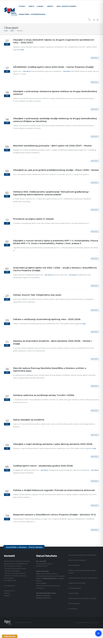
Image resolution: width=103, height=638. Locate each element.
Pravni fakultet (72, 609)
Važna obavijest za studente (28, 419)
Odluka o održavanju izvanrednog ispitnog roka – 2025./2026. (47, 319)
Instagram (7, 595)
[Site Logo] (11, 11)
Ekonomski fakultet (74, 565)
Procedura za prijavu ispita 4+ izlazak (33, 219)
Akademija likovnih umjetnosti (77, 560)
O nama (40, 6)
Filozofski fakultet (73, 593)
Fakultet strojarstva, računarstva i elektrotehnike (82, 578)
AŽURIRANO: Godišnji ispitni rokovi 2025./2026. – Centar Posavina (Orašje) (53, 67)
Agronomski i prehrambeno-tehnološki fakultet (82, 555)
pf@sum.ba (11, 586)
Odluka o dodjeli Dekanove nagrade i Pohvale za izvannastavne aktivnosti (54, 490)
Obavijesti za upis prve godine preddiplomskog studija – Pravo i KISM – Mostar (56, 170)
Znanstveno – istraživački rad (32, 14)
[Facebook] (94, 19)
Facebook (7, 593)
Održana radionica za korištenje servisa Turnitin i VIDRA (43, 395)
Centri (50, 6)
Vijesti (31, 6)
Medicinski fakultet (73, 603)
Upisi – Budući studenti (66, 6)
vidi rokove (26, 71)
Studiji (22, 6)
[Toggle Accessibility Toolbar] (98, 633)
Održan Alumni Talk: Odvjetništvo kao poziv (37, 295)
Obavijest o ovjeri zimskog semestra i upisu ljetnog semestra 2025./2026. (53, 444)
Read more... (94, 58)
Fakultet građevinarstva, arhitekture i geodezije (82, 598)
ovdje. (22, 50)
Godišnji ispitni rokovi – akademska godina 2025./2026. (43, 465)
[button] (89, 19)
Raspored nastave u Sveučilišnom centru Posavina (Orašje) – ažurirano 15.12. (54, 514)
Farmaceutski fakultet (74, 588)
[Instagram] (97, 19)
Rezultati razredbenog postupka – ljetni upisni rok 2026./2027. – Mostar (52, 145)
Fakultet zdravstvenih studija (76, 583)
